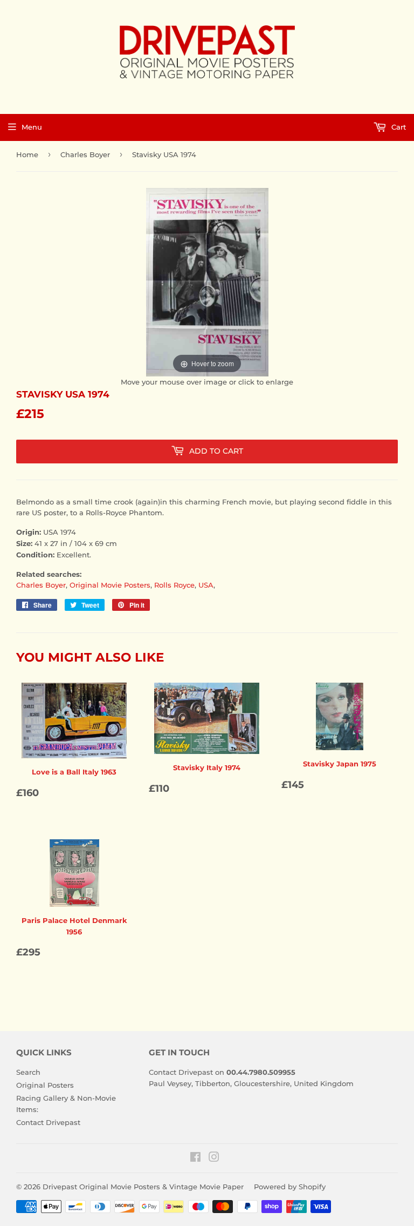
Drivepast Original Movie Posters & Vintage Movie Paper (143, 1186)
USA (205, 585)
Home (27, 154)
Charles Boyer (85, 154)
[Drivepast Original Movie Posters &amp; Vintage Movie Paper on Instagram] (214, 1158)
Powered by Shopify (290, 1186)
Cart (397, 127)
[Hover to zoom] (207, 281)
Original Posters (45, 1085)
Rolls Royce (174, 585)
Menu (32, 127)
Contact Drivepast (48, 1122)
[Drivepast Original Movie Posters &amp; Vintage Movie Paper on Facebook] (195, 1158)
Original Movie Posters (110, 585)
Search (28, 1072)
